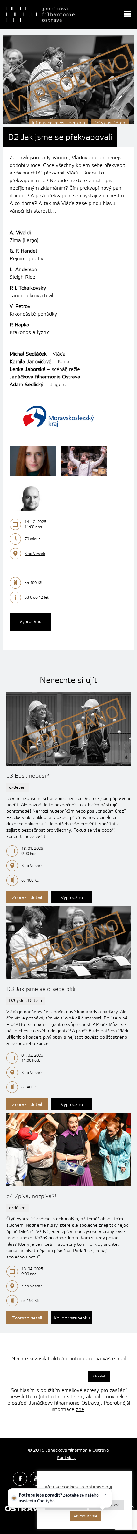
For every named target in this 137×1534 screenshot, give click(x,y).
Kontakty (66, 1458)
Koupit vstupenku (72, 1318)
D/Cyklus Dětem (109, 123)
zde (80, 1409)
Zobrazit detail (27, 898)
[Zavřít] (104, 1495)
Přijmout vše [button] (85, 1516)
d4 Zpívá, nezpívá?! (31, 1196)
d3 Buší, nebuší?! (28, 776)
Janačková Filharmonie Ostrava (40, 14)
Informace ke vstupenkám (58, 123)
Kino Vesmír (35, 553)
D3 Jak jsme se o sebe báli (40, 989)
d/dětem (18, 787)
